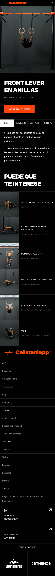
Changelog (7, 402)
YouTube (6, 449)
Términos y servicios (11, 434)
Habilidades (20, 123)
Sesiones (6, 371)
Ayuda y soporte (9, 418)
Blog (4, 394)
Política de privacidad (12, 426)
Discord (5, 481)
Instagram (6, 465)
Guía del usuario (9, 379)
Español (14, 496)
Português (7, 501)
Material (48, 123)
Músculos (34, 123)
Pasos (6, 123)
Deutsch (22, 496)
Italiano (39, 496)
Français (31, 496)
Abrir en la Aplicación (19, 109)
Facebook (6, 473)
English (5, 496)
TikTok (5, 457)
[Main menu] (52, 3)
